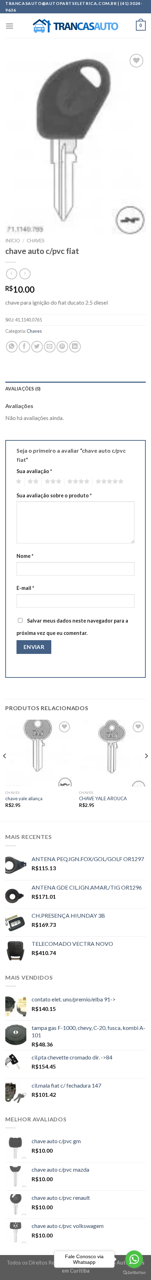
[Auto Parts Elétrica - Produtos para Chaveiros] (76, 26)
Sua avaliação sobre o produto (54, 495)
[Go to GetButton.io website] (134, 1273)
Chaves (36, 240)
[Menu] (9, 25)
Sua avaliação (34, 471)
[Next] (146, 770)
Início (12, 240)
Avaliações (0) (23, 388)
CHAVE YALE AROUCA (103, 798)
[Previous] (4, 770)
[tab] (75, 389)
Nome (25, 556)
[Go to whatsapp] (134, 1259)
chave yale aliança (23, 798)
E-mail (25, 588)
